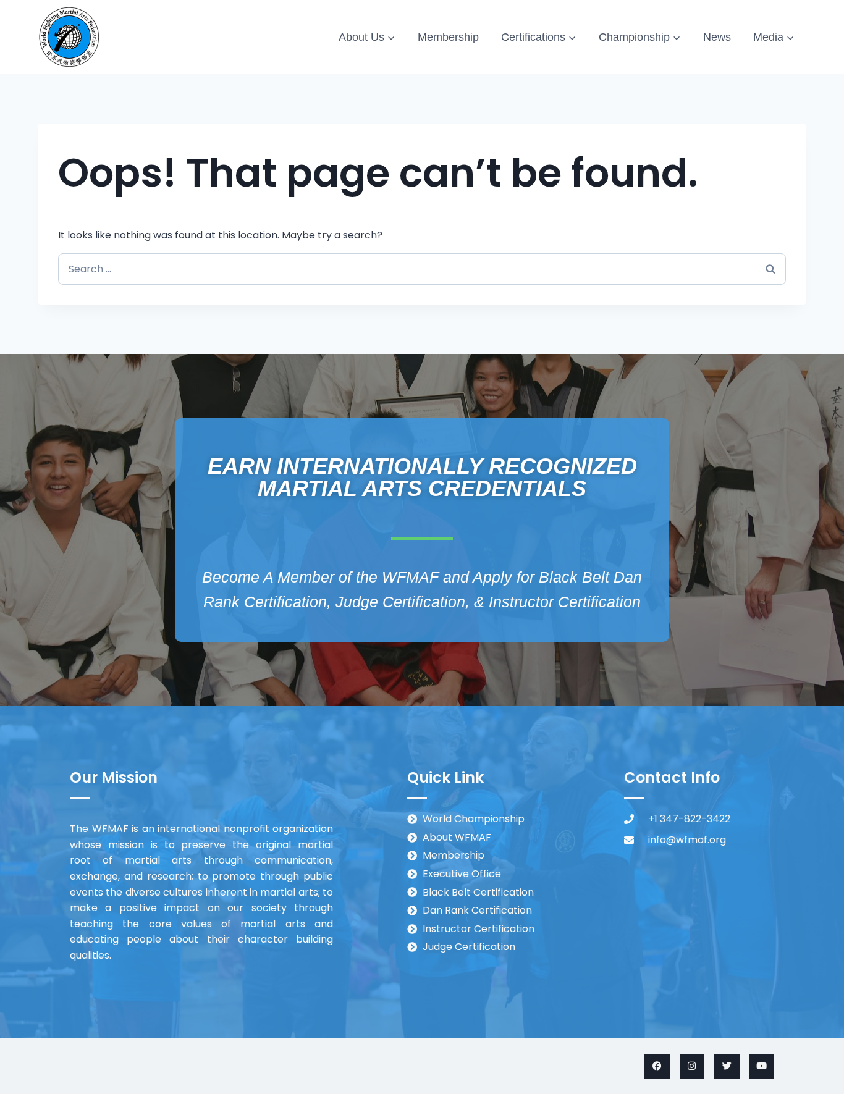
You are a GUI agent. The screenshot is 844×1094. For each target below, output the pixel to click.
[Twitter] (727, 1066)
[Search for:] (422, 269)
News (717, 37)
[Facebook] (657, 1066)
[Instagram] (692, 1066)
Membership (448, 37)
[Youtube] (762, 1066)
